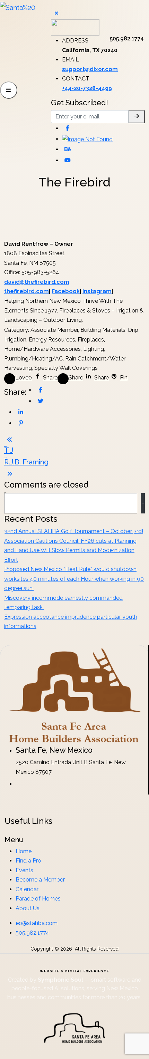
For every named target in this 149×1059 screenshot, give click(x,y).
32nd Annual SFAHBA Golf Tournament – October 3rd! (73, 531)
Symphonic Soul (61, 979)
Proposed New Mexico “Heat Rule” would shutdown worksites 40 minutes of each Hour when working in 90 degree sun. (74, 578)
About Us (28, 908)
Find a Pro (28, 860)
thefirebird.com (26, 291)
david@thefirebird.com (36, 282)
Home (24, 851)
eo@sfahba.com (37, 923)
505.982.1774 (32, 933)
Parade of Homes (38, 898)
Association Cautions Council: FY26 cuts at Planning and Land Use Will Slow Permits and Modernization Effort (70, 550)
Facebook (66, 291)
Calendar (27, 889)
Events (24, 870)
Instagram (97, 291)
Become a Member (40, 879)
